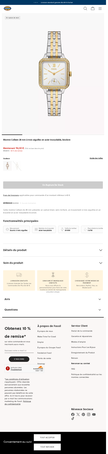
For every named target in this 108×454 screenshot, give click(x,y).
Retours (74, 358)
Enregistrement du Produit (83, 352)
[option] (54, 73)
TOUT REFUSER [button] (47, 447)
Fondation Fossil (44, 353)
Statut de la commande (81, 331)
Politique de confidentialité (18, 402)
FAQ (73, 369)
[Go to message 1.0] (34, 2)
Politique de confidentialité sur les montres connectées (86, 375)
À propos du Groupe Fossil (49, 347)
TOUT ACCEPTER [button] (47, 437)
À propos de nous (45, 331)
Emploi (40, 342)
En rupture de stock (53, 184)
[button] (53, 250)
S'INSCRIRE (19, 359)
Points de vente (44, 358)
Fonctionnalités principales (20, 221)
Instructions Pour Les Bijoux (83, 347)
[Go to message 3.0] (37, 2)
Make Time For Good (46, 336)
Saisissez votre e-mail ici (16, 350)
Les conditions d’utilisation (17, 379)
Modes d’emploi (78, 341)
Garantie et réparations (81, 336)
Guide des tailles (96, 158)
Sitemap (41, 363)
